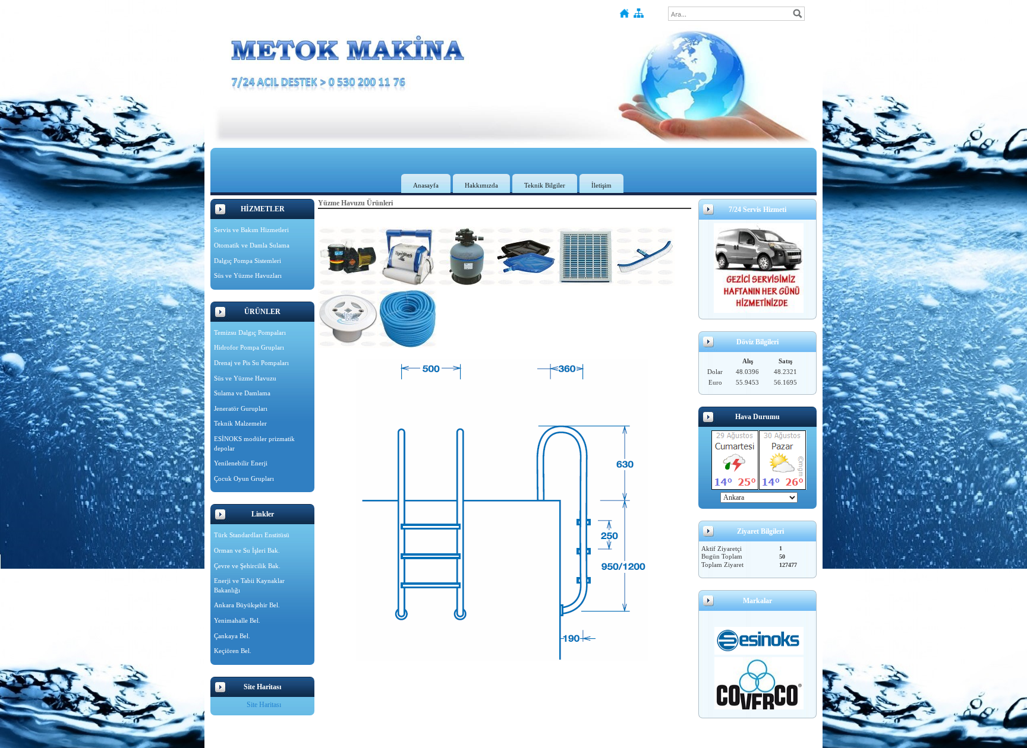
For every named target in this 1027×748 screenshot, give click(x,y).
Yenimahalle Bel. (237, 620)
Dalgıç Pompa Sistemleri (247, 260)
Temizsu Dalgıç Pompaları (250, 332)
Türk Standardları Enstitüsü (251, 534)
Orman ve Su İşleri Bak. (247, 550)
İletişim (601, 185)
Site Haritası (264, 705)
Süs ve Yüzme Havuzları (248, 275)
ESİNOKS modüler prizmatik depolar (254, 443)
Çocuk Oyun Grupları (244, 478)
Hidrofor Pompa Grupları (249, 347)
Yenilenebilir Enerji (240, 463)
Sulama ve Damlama (242, 393)
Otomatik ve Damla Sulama (251, 245)
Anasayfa (426, 185)
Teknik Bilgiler (544, 185)
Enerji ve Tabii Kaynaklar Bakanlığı (249, 585)
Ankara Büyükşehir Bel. (247, 604)
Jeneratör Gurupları (240, 408)
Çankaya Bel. (232, 635)
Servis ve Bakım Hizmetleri (251, 229)
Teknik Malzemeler (240, 423)
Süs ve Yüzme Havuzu (245, 378)
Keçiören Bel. (232, 650)
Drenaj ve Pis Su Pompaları (251, 362)
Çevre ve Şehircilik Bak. (247, 565)
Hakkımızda (481, 185)
